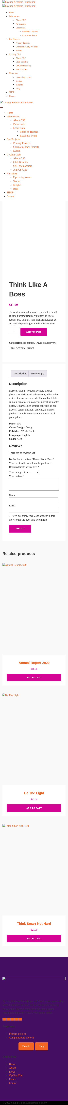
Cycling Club (15, 54)
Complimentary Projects (21, 1037)
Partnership (21, 24)
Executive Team (29, 35)
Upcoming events (23, 77)
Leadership (21, 27)
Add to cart (33, 332)
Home (11, 12)
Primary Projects (23, 43)
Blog (18, 88)
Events (19, 50)
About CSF (21, 20)
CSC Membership (24, 65)
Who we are (14, 16)
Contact (13, 1083)
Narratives (13, 73)
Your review (16, 476)
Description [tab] (20, 373)
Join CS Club (22, 69)
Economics (28, 342)
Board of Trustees (30, 31)
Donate (12, 96)
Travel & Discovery (45, 342)
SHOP (11, 92)
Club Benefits (22, 62)
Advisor (20, 347)
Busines (30, 347)
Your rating (16, 472)
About (12, 1067)
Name (12, 495)
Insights (19, 84)
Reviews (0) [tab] (37, 373)
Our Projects (14, 39)
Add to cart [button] (34, 677)
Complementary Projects (27, 46)
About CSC (21, 58)
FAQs (12, 1071)
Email (12, 505)
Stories (19, 81)
